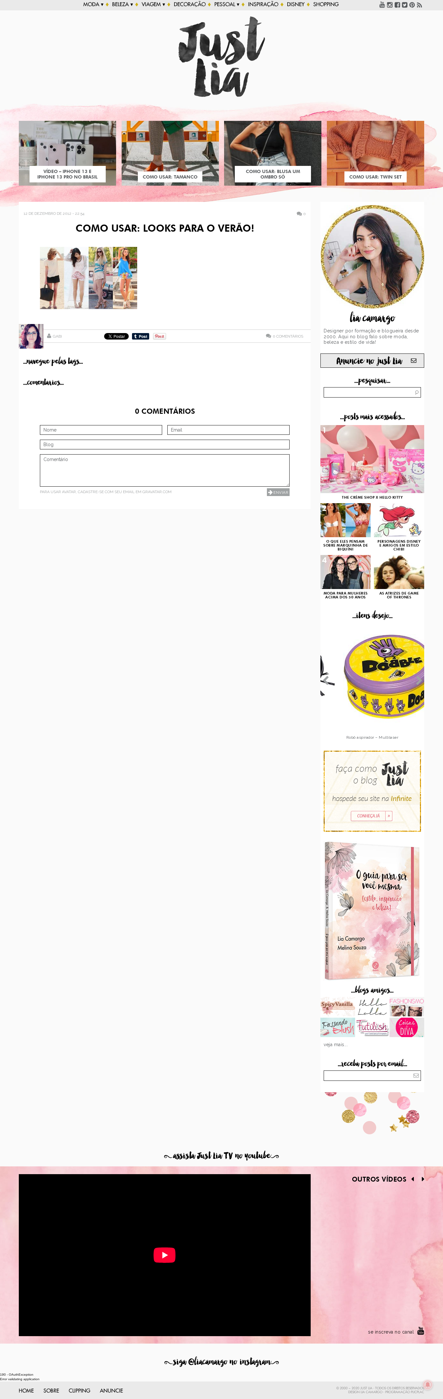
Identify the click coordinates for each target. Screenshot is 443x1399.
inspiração (263, 4)
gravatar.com (157, 492)
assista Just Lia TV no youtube (221, 1156)
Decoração (190, 4)
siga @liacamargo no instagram (221, 1362)
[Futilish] (372, 1028)
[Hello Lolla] (372, 1007)
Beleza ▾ (122, 4)
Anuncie (111, 1390)
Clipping (79, 1390)
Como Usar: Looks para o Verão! (165, 229)
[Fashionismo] (406, 1007)
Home (26, 1390)
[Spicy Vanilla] (337, 1007)
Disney (296, 4)
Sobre (51, 1390)
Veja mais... (336, 1044)
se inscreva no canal (391, 1332)
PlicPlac (417, 1392)
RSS (420, 4)
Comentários (288, 336)
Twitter (405, 4)
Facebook (397, 4)
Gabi (57, 336)
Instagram (390, 4)
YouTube (382, 4)
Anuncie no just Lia (369, 361)
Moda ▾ (93, 4)
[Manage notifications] (428, 1385)
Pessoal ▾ (226, 4)
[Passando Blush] (337, 1028)
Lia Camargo (371, 1392)
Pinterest (412, 4)
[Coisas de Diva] (406, 1028)
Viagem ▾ (153, 4)
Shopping (326, 4)
